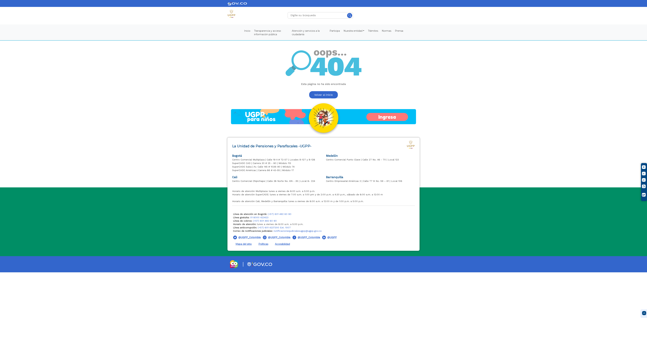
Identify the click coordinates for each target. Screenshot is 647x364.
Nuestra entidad (353, 30)
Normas (386, 30)
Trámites (373, 30)
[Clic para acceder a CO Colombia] (234, 264)
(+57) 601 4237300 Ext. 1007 (274, 227)
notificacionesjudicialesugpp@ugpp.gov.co (298, 231)
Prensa (399, 30)
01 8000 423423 (259, 217)
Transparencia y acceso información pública (267, 32)
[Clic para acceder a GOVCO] (255, 264)
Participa (335, 30)
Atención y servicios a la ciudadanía (306, 32)
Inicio (247, 30)
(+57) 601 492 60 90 (279, 214)
